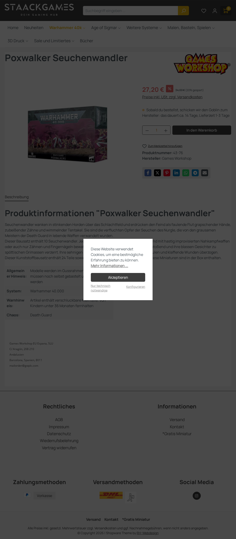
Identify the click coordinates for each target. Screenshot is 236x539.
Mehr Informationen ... (109, 265)
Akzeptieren (118, 277)
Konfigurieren (135, 286)
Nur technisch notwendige (100, 288)
